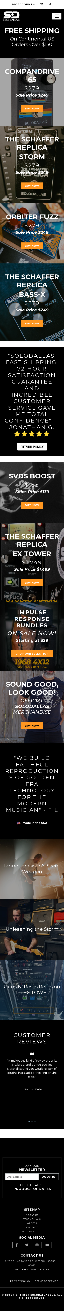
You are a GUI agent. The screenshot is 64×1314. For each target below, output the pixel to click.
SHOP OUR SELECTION (32, 653)
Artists (32, 1223)
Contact (32, 1227)
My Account (22, 4)
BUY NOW (32, 108)
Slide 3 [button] (35, 1121)
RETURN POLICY (32, 446)
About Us (32, 1215)
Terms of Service (46, 1281)
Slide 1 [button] (29, 1121)
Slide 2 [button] (32, 1121)
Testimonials (32, 1219)
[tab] (29, 1121)
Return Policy (32, 1231)
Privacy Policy (20, 1281)
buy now (32, 505)
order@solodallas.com (32, 1269)
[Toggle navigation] (56, 16)
